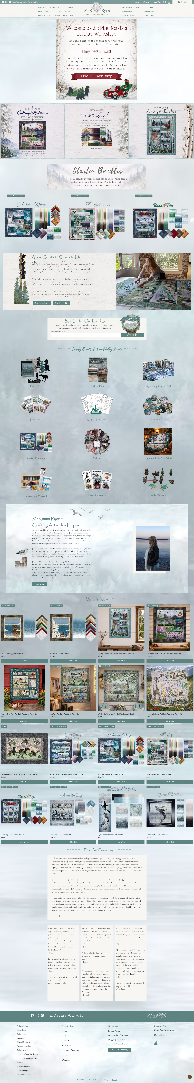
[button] (164, 2)
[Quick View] (24, 688)
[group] (97, 220)
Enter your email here (58, 331)
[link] (169, 2)
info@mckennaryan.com (166, 1030)
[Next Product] (192, 220)
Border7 (114, 1080)
